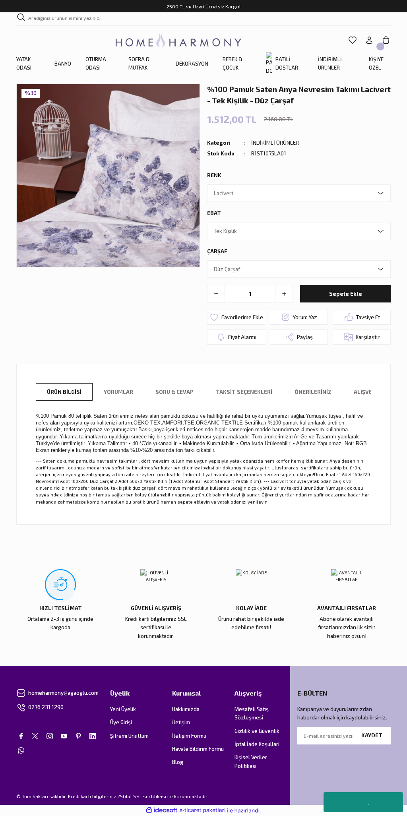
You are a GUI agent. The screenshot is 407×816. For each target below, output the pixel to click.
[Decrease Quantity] (216, 293)
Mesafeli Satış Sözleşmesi (252, 713)
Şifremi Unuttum (129, 736)
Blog (177, 762)
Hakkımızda (186, 709)
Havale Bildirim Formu (198, 749)
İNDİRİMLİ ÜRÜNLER (275, 143)
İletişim (181, 722)
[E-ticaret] (202, 810)
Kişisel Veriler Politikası (251, 761)
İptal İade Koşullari (257, 744)
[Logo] (178, 40)
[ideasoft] (162, 810)
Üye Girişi (121, 722)
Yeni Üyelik (123, 709)
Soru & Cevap (174, 392)
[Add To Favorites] (236, 317)
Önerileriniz (313, 392)
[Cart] (386, 40)
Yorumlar (118, 392)
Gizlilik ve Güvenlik (257, 731)
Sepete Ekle (345, 294)
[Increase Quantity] (284, 293)
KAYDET (371, 735)
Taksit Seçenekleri (244, 392)
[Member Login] (369, 40)
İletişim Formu (189, 736)
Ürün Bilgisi (64, 392)
